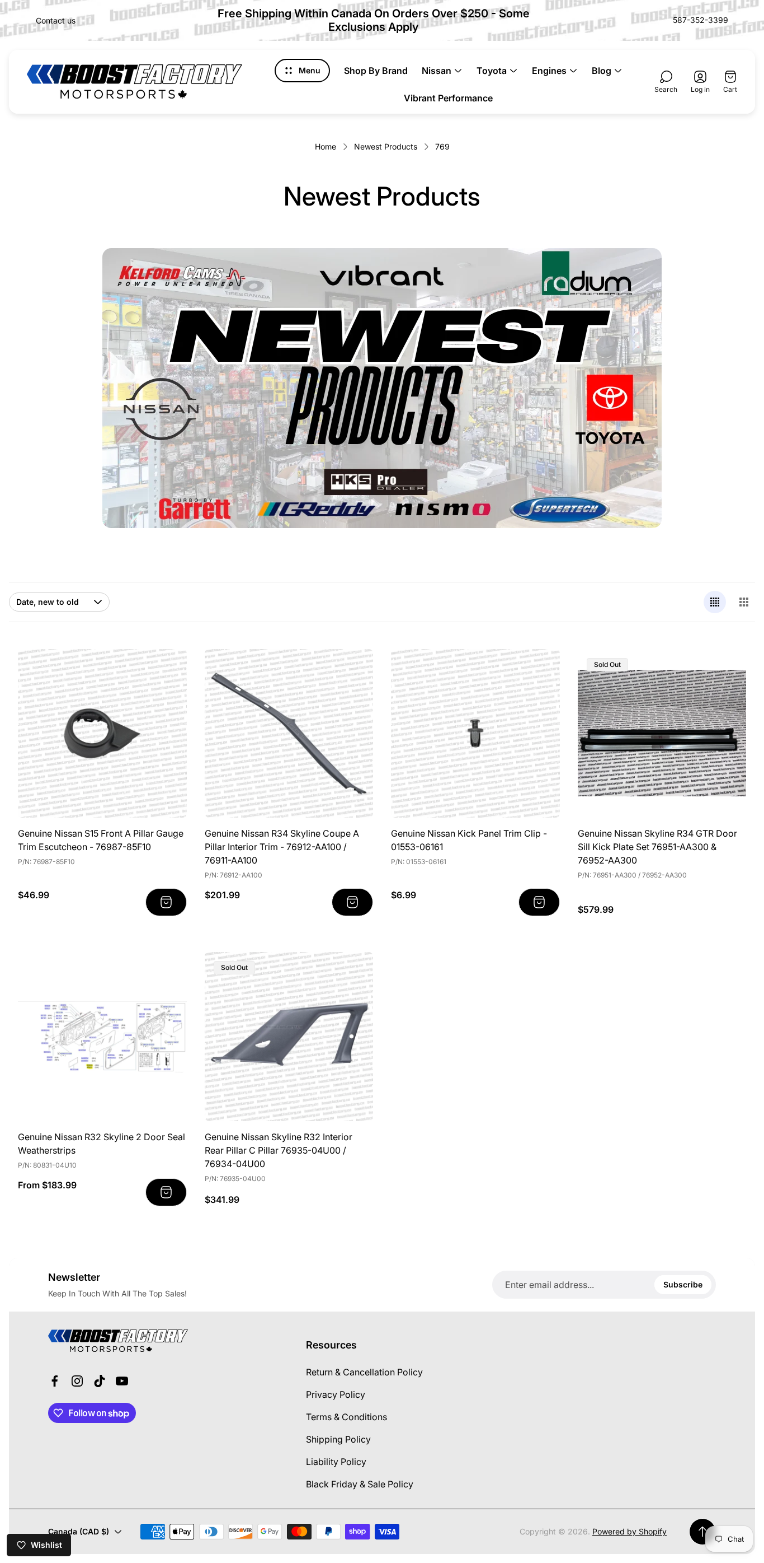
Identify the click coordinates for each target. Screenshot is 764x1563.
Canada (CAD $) (78, 1531)
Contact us (56, 20)
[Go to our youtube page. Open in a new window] (122, 1381)
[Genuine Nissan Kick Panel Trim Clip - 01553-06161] (475, 733)
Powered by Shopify (629, 1531)
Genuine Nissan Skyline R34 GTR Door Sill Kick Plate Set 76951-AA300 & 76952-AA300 (657, 847)
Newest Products (385, 146)
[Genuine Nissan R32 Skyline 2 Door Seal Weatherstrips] (102, 1036)
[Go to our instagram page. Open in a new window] (77, 1381)
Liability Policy (336, 1461)
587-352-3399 (700, 20)
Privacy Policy (335, 1394)
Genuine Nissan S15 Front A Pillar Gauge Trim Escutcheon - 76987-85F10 (100, 840)
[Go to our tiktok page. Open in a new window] (99, 1381)
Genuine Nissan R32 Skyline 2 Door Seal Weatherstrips (101, 1143)
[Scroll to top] (702, 1531)
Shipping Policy (338, 1439)
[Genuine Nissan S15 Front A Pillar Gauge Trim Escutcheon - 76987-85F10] (102, 733)
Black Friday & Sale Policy (359, 1484)
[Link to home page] (118, 1340)
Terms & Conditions (346, 1416)
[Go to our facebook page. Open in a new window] (55, 1381)
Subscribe (682, 1284)
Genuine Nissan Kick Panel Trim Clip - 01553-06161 (469, 840)
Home (325, 146)
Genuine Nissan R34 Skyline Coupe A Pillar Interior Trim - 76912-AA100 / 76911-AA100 (282, 847)
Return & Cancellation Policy (364, 1372)
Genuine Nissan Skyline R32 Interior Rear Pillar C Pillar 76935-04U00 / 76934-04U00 (278, 1150)
